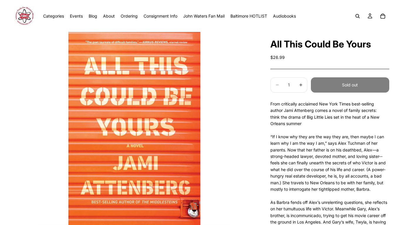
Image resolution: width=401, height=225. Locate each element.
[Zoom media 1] (134, 128)
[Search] (357, 16)
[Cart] (382, 16)
